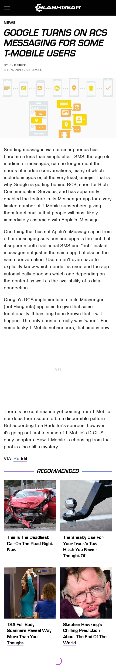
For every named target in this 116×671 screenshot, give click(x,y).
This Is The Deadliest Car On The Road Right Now (30, 543)
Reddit (20, 458)
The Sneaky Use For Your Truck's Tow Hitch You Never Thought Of (83, 546)
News (10, 23)
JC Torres (17, 65)
